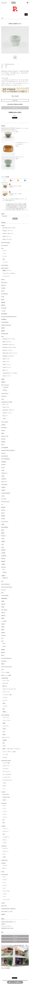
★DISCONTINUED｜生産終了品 (8, 908)
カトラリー (5, 700)
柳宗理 (2, 663)
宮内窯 (2, 524)
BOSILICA (3, 285)
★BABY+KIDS (4, 860)
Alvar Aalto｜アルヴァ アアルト (9, 347)
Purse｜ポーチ (6, 407)
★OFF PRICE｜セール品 (6, 911)
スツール (5, 250)
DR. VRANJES (4, 293)
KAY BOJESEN (4, 456)
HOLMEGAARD (4, 333)
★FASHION (3, 803)
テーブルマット (6, 837)
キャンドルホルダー (7, 774)
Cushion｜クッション (7, 412)
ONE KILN (3, 567)
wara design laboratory (6, 658)
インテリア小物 (6, 762)
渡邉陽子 (3, 649)
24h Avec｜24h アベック (8, 233)
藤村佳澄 (3, 305)
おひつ (4, 731)
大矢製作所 (3, 555)
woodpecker (4, 661)
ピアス (4, 854)
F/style (2, 296)
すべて (4, 180)
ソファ (4, 896)
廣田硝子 (3, 330)
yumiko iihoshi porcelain (6, 666)
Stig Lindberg (4, 609)
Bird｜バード (5, 370)
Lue (2, 504)
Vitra (2, 638)
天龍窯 (2, 626)
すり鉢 (4, 745)
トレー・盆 (5, 754)
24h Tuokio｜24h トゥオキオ (9, 227)
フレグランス (6, 768)
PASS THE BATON (5, 584)
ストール (5, 811)
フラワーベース (6, 765)
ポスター (5, 785)
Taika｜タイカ (6, 361)
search (13, 2)
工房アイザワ (4, 481)
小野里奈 (3, 564)
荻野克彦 (3, 561)
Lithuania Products (5, 501)
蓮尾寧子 (3, 328)
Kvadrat (3, 467)
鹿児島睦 (3, 441)
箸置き (4, 703)
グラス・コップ (6, 691)
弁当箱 (4, 728)
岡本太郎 (3, 558)
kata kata (3, 453)
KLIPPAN (3, 464)
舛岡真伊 (3, 515)
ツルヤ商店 (3, 621)
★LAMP (3, 903)
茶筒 (4, 743)
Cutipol (2, 291)
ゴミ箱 (4, 782)
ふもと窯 (3, 310)
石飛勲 (2, 379)
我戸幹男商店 (4, 313)
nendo (2, 547)
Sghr (2, 592)
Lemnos (3, 496)
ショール (5, 817)
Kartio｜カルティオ (7, 341)
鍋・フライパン (6, 737)
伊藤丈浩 (3, 382)
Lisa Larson (3, 498)
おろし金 (5, 757)
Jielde (2, 399)
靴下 (4, 819)
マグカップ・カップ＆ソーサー (9, 689)
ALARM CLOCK (6, 797)
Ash (3, 569)
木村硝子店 (3, 461)
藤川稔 (2, 299)
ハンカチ (5, 842)
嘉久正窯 (3, 439)
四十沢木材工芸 (4, 265)
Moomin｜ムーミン (7, 236)
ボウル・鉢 (5, 683)
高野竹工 (3, 612)
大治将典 (3, 552)
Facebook (15, 941)
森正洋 (2, 530)
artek (2, 248)
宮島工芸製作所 (4, 527)
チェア (4, 876)
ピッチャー (5, 697)
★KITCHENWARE (5, 715)
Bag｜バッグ (5, 404)
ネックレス (5, 848)
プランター (5, 865)
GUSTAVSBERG (4, 322)
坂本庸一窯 (5, 577)
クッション (5, 261)
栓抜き (4, 734)
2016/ (2, 544)
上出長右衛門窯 (4, 447)
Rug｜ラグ (5, 415)
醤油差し (5, 711)
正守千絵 (3, 510)
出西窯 (2, 601)
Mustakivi (3, 535)
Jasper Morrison (4, 393)
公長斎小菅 (3, 478)
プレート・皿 (6, 680)
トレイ (4, 788)
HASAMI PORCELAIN (6, 325)
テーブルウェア (6, 276)
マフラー (5, 814)
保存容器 (5, 740)
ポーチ (4, 805)
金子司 (2, 444)
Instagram (15, 938)
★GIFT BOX (4, 905)
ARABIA (3, 225)
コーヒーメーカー (6, 720)
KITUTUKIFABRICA (5, 458)
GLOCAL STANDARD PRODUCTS (8, 316)
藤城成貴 (3, 302)
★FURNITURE (4, 874)
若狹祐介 (3, 652)
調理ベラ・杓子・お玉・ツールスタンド (11, 748)
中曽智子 (3, 541)
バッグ (4, 808)
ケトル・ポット (6, 717)
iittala (2, 336)
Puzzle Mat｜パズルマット (8, 410)
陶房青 (2, 629)
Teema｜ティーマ (7, 364)
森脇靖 (2, 532)
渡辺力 (2, 655)
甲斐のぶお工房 (4, 436)
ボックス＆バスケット (7, 780)
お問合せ (3, 924)
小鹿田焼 (3, 575)
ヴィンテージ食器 (5, 672)
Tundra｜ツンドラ (7, 375)
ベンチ (4, 253)
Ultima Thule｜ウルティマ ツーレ (10, 353)
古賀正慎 (3, 487)
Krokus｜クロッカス (7, 239)
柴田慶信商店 (4, 598)
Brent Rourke (4, 282)
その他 (4, 418)
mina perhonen (4, 521)
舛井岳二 (3, 513)
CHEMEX (3, 288)
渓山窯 (2, 470)
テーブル (5, 256)
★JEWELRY (4, 846)
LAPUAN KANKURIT (5, 493)
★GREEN (3, 863)
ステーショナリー (6, 771)
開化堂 (2, 433)
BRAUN (3, 279)
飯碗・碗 (5, 686)
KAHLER (3, 430)
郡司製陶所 (3, 319)
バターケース (6, 726)
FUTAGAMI (3, 308)
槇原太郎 (3, 507)
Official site (15, 936)
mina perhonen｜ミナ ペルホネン (10, 373)
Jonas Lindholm (4, 421)
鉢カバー (5, 868)
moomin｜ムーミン (7, 367)
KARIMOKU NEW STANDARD (7, 450)
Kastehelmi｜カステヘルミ (8, 344)
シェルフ (5, 893)
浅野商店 (3, 914)
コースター (5, 706)
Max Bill (3, 518)
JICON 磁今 (3, 396)
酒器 (4, 708)
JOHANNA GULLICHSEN (6, 402)
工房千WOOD (4, 484)
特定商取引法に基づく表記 (7, 928)
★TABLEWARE (4, 678)
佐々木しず (3, 589)
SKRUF (3, 607)
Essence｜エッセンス (7, 350)
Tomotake (3, 635)
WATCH (4, 800)
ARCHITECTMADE (5, 242)
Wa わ (2, 641)
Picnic (4, 643)
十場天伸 (3, 424)
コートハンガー (6, 899)
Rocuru (4, 646)
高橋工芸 (3, 615)
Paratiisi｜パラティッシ (8, 230)
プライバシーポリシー (6, 926)
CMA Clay (5, 390)
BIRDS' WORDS (4, 268)
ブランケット (6, 831)
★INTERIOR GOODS (6, 760)
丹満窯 (2, 618)
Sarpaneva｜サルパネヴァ (8, 355)
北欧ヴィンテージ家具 (6, 675)
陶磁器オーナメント (7, 270)
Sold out (15, 107)
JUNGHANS (4, 427)
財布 (4, 822)
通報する (15, 115)
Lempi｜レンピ (6, 358)
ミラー (4, 888)
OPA (2, 581)
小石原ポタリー (4, 473)
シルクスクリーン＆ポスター (9, 273)
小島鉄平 (3, 490)
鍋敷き (4, 723)
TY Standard (5, 387)
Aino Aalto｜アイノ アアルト (9, 338)
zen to (2, 669)
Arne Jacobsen (4, 245)
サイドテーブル (6, 891)
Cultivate (4, 572)
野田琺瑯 (3, 550)
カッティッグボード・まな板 (9, 751)
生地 (4, 259)
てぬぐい (5, 839)
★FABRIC (3, 826)
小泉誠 (2, 476)
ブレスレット (6, 851)
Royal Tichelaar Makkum (6, 587)
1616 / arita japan (5, 385)
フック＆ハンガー (6, 777)
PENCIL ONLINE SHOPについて (8, 921)
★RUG (2, 871)
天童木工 (3, 624)
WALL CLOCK (6, 794)
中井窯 (2, 538)
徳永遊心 (3, 632)
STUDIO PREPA (4, 595)
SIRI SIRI (3, 604)
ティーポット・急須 (7, 694)
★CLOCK (3, 792)
